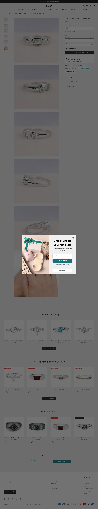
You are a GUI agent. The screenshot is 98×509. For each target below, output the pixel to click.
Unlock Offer (62, 260)
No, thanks (62, 270)
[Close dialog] (74, 237)
